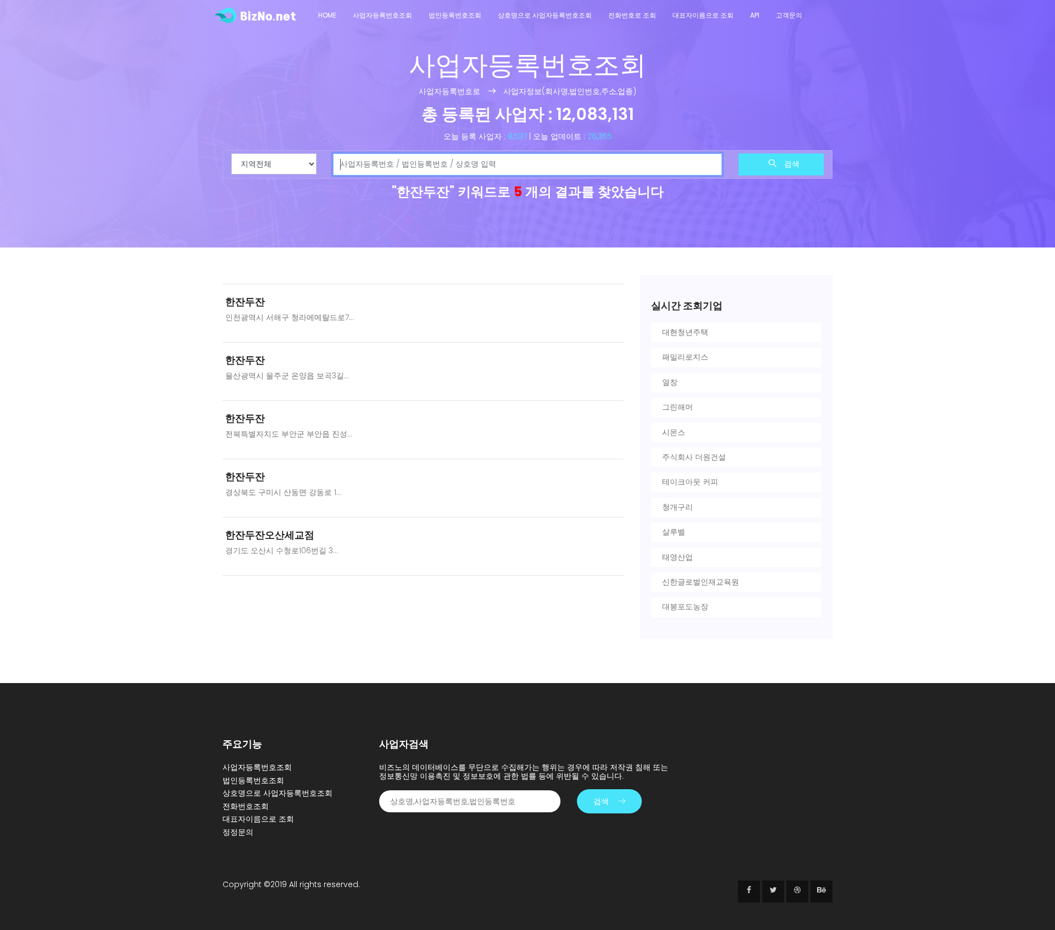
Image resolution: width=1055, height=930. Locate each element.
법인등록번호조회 (455, 15)
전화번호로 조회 (632, 15)
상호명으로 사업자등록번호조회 (545, 15)
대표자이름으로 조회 (703, 15)
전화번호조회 (246, 806)
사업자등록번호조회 (382, 15)
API (754, 15)
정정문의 (238, 832)
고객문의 (789, 15)
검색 (790, 163)
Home (327, 15)
